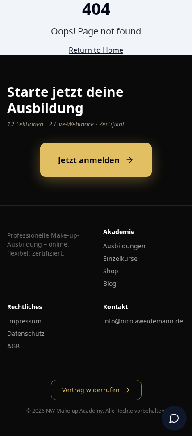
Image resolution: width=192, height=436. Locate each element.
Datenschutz (26, 333)
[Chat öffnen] (174, 418)
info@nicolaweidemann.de (143, 321)
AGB (13, 346)
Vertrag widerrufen (91, 390)
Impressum (24, 321)
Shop (110, 271)
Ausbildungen (124, 246)
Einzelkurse (120, 258)
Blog (110, 283)
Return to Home (96, 50)
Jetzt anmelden (89, 160)
